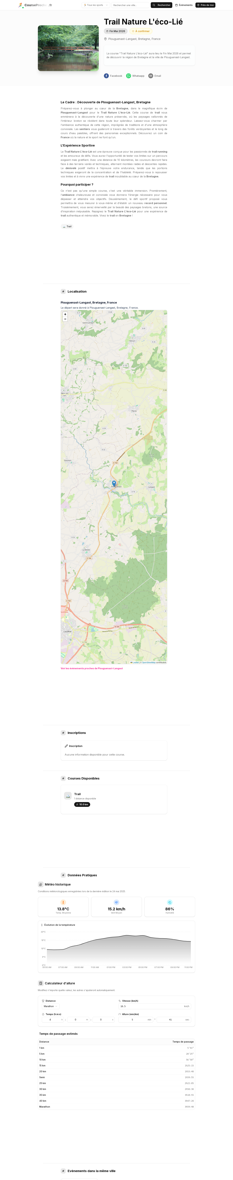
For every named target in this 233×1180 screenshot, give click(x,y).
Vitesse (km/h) (130, 1001)
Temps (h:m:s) (53, 1014)
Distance (51, 1001)
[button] (114, 483)
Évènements (186, 5)
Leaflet (135, 662)
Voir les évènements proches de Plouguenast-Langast (92, 668)
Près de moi (207, 5)
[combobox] (96, 5)
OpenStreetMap (149, 662)
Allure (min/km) (130, 1014)
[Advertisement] (116, 256)
